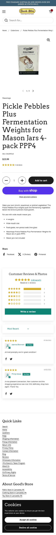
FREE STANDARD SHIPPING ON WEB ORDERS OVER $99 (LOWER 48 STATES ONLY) (28, 3)
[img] (11, 340)
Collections (15, 30)
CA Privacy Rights (9, 472)
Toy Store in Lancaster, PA (12, 496)
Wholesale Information (11, 460)
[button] (50, 11)
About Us (5, 466)
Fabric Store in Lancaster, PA (13, 490)
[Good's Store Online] (27, 11)
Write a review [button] (28, 311)
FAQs (4, 436)
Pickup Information (9, 442)
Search (5, 426)
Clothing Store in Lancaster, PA (14, 492)
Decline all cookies (28, 527)
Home (4, 30)
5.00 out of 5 (36, 280)
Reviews (5, 457)
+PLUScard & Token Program (13, 463)
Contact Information (10, 451)
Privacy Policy (7, 448)
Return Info (6, 445)
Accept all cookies (28, 519)
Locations (6, 433)
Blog (4, 454)
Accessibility (7, 469)
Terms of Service (8, 475)
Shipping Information (10, 439)
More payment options (28, 197)
